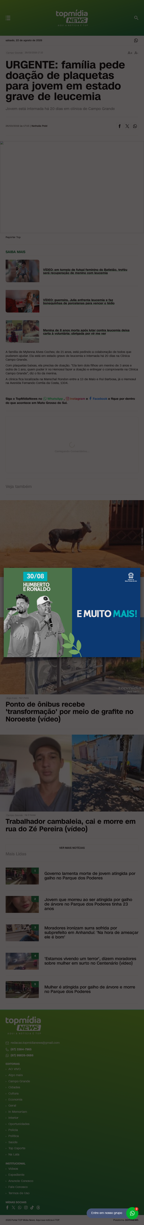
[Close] (140, 567)
